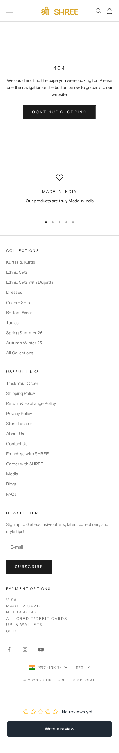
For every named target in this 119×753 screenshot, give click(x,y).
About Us (15, 433)
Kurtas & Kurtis (20, 262)
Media (12, 474)
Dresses (14, 292)
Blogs (11, 484)
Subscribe (29, 566)
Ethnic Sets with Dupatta (29, 282)
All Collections (19, 353)
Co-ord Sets (18, 302)
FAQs (11, 494)
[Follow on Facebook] (9, 649)
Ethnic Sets (17, 272)
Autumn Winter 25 (24, 343)
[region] (59, 192)
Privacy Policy (19, 413)
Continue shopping (59, 111)
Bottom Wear (19, 312)
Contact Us (16, 443)
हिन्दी (80, 667)
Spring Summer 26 (24, 333)
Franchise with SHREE (27, 453)
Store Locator (19, 423)
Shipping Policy (20, 393)
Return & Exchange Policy (31, 403)
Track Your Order (22, 383)
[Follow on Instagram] (25, 649)
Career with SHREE (24, 464)
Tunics (12, 322)
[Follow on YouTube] (41, 649)
